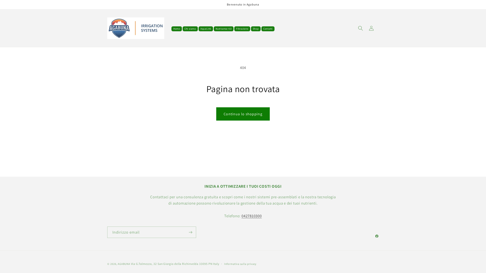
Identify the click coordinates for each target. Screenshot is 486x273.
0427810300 (251, 215)
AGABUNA (124, 264)
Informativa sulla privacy (240, 264)
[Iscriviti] (190, 232)
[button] (360, 28)
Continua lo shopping (243, 113)
